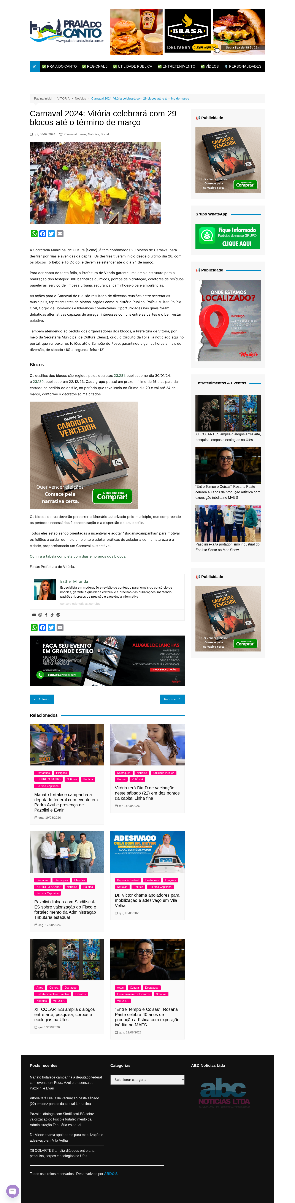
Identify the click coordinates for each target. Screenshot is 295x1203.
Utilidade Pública (163, 772)
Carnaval (70, 134)
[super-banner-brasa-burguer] (187, 31)
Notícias (93, 134)
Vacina (121, 779)
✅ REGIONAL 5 (95, 66)
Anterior (43, 699)
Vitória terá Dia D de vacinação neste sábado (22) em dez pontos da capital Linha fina (147, 793)
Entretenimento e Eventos (52, 994)
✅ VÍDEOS (209, 66)
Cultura (53, 987)
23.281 (119, 375)
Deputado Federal (128, 880)
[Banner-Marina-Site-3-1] (107, 660)
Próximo (170, 699)
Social (105, 134)
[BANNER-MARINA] (228, 320)
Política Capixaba (47, 786)
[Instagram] (40, 615)
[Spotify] (58, 615)
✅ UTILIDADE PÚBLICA (132, 66)
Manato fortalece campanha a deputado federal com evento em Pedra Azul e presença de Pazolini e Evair (66, 1082)
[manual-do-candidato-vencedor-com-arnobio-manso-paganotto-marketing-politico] (84, 455)
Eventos (80, 994)
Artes (39, 987)
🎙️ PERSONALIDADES (243, 66)
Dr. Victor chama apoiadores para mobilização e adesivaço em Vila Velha (147, 900)
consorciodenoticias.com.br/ (80, 603)
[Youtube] (34, 615)
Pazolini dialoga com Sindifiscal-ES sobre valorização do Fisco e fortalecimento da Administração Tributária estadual (62, 1119)
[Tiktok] (52, 615)
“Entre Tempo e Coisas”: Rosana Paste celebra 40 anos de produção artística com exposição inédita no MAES (227, 492)
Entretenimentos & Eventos (220, 383)
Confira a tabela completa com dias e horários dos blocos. (78, 556)
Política (88, 779)
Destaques (43, 772)
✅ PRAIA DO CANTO (59, 66)
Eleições (61, 772)
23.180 (38, 381)
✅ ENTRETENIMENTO (176, 66)
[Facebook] (46, 615)
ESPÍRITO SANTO (48, 779)
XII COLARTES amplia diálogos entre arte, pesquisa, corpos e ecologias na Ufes (64, 1014)
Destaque (42, 880)
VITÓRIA (137, 779)
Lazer (82, 134)
